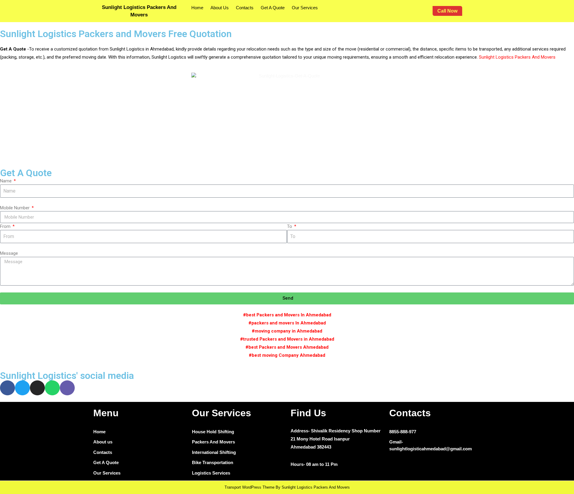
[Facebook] (7, 387)
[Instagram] (37, 387)
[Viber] (67, 387)
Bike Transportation (212, 462)
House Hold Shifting (213, 431)
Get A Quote (273, 7)
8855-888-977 (402, 431)
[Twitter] (22, 387)
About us (102, 441)
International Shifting (214, 452)
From (6, 226)
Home (197, 7)
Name (6, 181)
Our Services (305, 7)
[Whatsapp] (52, 387)
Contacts (245, 7)
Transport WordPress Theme (249, 487)
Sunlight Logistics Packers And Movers (518, 57)
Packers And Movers (213, 441)
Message (9, 253)
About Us (219, 7)
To (290, 226)
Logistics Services (211, 472)
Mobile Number (15, 208)
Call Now (449, 9)
